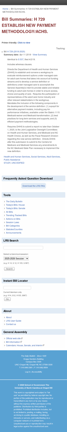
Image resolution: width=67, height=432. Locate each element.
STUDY (7, 162)
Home (5, 8)
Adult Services (53, 156)
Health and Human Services (17, 156)
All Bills (9, 211)
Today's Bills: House (15, 204)
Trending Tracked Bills (16, 215)
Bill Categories (13, 225)
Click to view (24, 42)
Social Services (38, 156)
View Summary (40, 54)
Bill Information (14, 341)
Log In (27, 371)
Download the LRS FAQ (34, 185)
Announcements (13, 232)
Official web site (14, 338)
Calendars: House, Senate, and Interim (25, 345)
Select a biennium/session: (16, 253)
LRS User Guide (13, 320)
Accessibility (37, 371)
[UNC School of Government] (33, 2)
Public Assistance (12, 159)
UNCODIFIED (18, 162)
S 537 (21, 59)
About (9, 317)
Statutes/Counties (14, 229)
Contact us (11, 324)
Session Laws (12, 222)
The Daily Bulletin (14, 201)
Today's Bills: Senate (15, 208)
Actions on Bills (13, 218)
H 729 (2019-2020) (16, 51)
